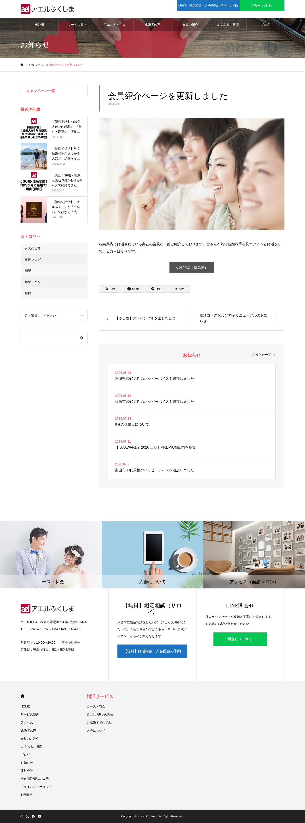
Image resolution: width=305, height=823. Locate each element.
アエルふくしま (115, 24)
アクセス (27, 722)
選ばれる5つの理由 (100, 714)
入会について (96, 730)
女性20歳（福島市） (191, 268)
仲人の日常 (33, 248)
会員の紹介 (190, 24)
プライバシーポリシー (36, 787)
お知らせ (27, 762)
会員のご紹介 (30, 738)
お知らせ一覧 (261, 354)
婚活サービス (100, 696)
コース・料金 (96, 706)
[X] (27, 816)
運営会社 (27, 771)
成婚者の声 (152, 24)
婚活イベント (34, 282)
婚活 (28, 271)
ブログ (265, 24)
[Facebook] (33, 816)
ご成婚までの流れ (99, 722)
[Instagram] (21, 816)
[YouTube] (39, 816)
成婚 (28, 293)
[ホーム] (22, 64)
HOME (39, 24)
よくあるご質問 (228, 24)
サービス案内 (77, 24)
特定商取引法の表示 (35, 779)
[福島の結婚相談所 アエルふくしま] (48, 9)
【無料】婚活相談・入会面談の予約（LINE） (208, 5)
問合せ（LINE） (262, 5)
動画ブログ (33, 259)
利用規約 (27, 795)
